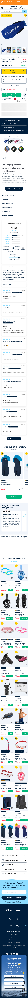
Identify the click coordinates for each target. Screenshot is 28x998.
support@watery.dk (15, 937)
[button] (2, 28)
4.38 (14, 228)
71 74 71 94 (15, 934)
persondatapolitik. (17, 902)
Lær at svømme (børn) (15, 57)
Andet (14, 987)
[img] (6, 290)
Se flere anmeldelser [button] (14, 438)
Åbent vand (14, 976)
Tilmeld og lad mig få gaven (14, 897)
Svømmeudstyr (7, 57)
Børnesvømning (14, 983)
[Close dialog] (25, 957)
